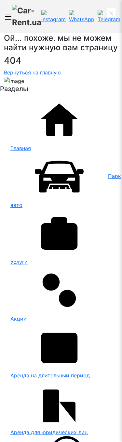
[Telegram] (109, 16)
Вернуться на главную (32, 72)
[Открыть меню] (8, 17)
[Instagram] (53, 16)
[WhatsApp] (81, 16)
